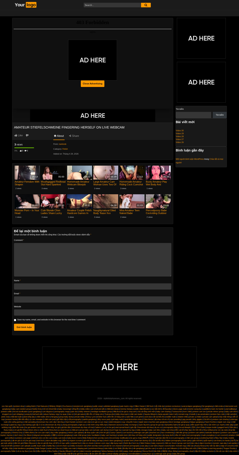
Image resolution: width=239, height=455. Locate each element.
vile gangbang (138, 448)
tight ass (82, 425)
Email (17, 293)
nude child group (79, 435)
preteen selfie (6, 411)
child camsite (231, 414)
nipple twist (143, 422)
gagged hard (223, 427)
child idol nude (16, 417)
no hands (226, 440)
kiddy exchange (130, 425)
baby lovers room (74, 438)
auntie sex (51, 448)
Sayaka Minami (150, 414)
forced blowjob (184, 427)
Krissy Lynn (90, 417)
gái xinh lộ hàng (89, 440)
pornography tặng (171, 427)
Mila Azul (116, 411)
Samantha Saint (171, 425)
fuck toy (136, 443)
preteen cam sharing (220, 419)
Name (17, 280)
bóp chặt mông (225, 417)
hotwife (193, 414)
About (60, 136)
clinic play (229, 425)
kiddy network (84, 411)
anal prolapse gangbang (191, 406)
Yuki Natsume (42, 406)
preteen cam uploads (22, 446)
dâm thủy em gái (53, 427)
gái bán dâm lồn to (163, 438)
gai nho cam (150, 448)
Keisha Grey (17, 433)
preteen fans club (217, 414)
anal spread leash (122, 427)
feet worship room (101, 438)
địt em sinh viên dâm (97, 454)
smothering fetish (206, 438)
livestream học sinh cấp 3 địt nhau (50, 422)
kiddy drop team (122, 414)
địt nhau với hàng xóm (137, 435)
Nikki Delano (145, 443)
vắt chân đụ (159, 406)
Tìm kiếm (180, 109)
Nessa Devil (147, 451)
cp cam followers (171, 448)
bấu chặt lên (42, 451)
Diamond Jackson (116, 425)
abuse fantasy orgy (51, 414)
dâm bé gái (18, 443)
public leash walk (38, 446)
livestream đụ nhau (53, 425)
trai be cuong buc (195, 409)
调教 (54, 435)
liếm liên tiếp (23, 419)
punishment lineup (96, 448)
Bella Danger (41, 448)
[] (146, 5)
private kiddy (79, 417)
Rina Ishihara (208, 430)
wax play (144, 446)
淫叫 (193, 427)
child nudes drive (43, 417)
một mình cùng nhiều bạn (97, 425)
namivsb (62, 144)
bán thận (157, 451)
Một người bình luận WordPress (190, 159)
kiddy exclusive (208, 451)
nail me (75, 451)
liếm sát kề (179, 430)
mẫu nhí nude (180, 435)
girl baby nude (117, 419)
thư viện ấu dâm (212, 446)
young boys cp (147, 454)
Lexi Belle (117, 448)
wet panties (232, 443)
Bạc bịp (188, 430)
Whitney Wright (55, 406)
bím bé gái (104, 433)
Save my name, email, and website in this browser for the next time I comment (51, 320)
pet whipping (18, 414)
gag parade (186, 419)
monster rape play (220, 443)
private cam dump (101, 430)
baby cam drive (231, 411)
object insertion (205, 443)
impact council (164, 446)
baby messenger (65, 409)
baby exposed (157, 443)
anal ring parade (215, 448)
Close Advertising (92, 83)
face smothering (167, 433)
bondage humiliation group (101, 411)
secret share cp (63, 446)
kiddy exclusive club (79, 446)
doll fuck (35, 438)
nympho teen (122, 435)
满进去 (164, 451)
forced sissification (20, 411)
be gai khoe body (81, 454)
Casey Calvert (115, 433)
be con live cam (46, 438)
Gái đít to (207, 419)
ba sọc (59, 448)
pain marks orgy (126, 406)
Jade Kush (43, 430)
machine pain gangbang (158, 422)
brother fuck (101, 417)
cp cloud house (64, 430)
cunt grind (139, 417)
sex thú (33, 451)
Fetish (65, 149)
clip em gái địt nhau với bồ (47, 443)
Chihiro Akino (29, 433)
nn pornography (178, 438)
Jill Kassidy (166, 409)
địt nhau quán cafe (91, 433)
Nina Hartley (53, 451)
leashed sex (155, 433)
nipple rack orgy (224, 422)
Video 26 (180, 142)
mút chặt (118, 451)
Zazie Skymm (143, 425)
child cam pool (49, 419)
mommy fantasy (126, 409)
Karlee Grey (37, 409)
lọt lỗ (233, 440)
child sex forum (170, 443)
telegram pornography (42, 435)
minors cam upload (75, 433)
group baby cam (86, 430)
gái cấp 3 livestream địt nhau (142, 427)
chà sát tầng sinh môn (146, 411)
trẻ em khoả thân (50, 409)
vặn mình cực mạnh (216, 425)
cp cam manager (36, 419)
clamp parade (163, 414)
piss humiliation (94, 435)
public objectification (142, 409)
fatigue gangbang (197, 422)
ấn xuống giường (15, 422)
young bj (28, 414)
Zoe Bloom (27, 435)
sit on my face (22, 451)
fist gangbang (207, 406)
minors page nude (180, 409)
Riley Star (219, 438)
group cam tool (184, 443)
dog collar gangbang (58, 433)
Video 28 (180, 136)
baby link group (179, 454)
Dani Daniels (70, 422)
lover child (187, 411)
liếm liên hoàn (18, 427)
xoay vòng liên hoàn (129, 422)
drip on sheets (88, 443)
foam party (187, 440)
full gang (54, 417)
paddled (206, 409)
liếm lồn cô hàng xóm (94, 414)
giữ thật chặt (62, 419)
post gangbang (35, 411)
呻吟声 (145, 438)
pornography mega (61, 411)
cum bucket (127, 433)
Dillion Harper (139, 406)
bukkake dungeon (213, 433)
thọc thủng (173, 451)
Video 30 (180, 130)
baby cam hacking (108, 435)
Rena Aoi (52, 430)
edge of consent (227, 446)
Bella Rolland (88, 438)
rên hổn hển (197, 430)
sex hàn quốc (7, 406)
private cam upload (210, 417)
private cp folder (195, 417)
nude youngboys (208, 435)
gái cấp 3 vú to (38, 425)
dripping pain (82, 448)
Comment (19, 240)
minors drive (33, 430)
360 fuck (149, 406)
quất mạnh (208, 440)
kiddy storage (141, 430)
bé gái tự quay (184, 425)
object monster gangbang (90, 451)
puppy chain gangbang (132, 451)
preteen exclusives (173, 406)
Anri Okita (201, 427)
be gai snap (30, 440)
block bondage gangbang (179, 422)
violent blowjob (114, 422)
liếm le (65, 440)
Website (17, 307)
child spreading (30, 422)
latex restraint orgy (178, 446)
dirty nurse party (104, 419)
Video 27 (180, 139)
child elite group (181, 433)
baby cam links (154, 430)
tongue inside (211, 427)
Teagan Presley (229, 448)
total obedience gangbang (24, 448)
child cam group (192, 438)
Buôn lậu (127, 443)
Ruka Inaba (8, 430)
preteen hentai (11, 419)
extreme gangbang (64, 435)
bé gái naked (80, 414)
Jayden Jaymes (6, 435)
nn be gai (110, 427)
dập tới (197, 451)
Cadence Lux (100, 427)
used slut (147, 417)
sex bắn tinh (156, 409)
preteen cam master (229, 433)
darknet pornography (131, 446)
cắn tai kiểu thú (159, 417)
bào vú (70, 414)
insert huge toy (115, 430)
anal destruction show (133, 419)
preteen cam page (23, 438)
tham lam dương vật (143, 440)
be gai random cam (32, 427)
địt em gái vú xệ (18, 440)
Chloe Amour (148, 419)
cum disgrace (47, 411)
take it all (173, 414)
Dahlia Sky (51, 446)
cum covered (222, 435)
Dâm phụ (233, 427)
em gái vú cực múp (99, 422)
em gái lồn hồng (20, 430)
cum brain (217, 440)
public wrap (97, 406)
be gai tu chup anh (129, 411)
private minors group (215, 411)
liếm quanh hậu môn (199, 425)
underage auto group (163, 454)
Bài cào (190, 446)
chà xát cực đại (221, 451)
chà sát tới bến (7, 446)
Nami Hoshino (210, 422)
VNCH (152, 438)
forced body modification (119, 438)
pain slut (74, 411)
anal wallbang (230, 409)
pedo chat (5, 417)
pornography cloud (186, 451)
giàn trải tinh (197, 440)
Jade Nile (129, 417)
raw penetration (203, 414)
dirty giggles (197, 419)
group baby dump (66, 417)
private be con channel (113, 446)
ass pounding (175, 419)
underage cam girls (141, 433)
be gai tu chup (135, 438)
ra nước (159, 448)
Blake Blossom (30, 443)
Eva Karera (67, 406)
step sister (233, 451)
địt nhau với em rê (162, 419)
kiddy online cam (87, 409)
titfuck (12, 438)
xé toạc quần (64, 443)
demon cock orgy (102, 443)
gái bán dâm (66, 427)
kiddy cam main (70, 448)
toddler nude (171, 417)
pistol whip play (29, 417)
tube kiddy (108, 448)
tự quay (64, 414)
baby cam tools (60, 438)
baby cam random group (21, 409)
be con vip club (221, 430)
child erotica (219, 406)
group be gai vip (157, 425)
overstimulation (134, 454)
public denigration (154, 435)
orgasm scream (75, 440)
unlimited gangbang (111, 406)
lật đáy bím (127, 448)
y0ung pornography (70, 425)
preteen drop (19, 406)
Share (75, 136)
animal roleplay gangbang (117, 454)
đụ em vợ (158, 427)
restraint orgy (183, 414)
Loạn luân (153, 446)
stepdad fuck (76, 443)
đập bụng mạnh (117, 443)
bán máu (194, 443)
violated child (182, 417)
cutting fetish (30, 406)
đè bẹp (99, 440)
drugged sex (7, 414)
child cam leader (136, 414)
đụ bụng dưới (168, 435)
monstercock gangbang (82, 406)
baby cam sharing (163, 411)
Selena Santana (107, 451)
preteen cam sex (199, 411)
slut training (26, 425)
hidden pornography (173, 440)
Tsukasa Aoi (177, 411)
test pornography (193, 435)
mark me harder (217, 409)
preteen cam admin (196, 433)
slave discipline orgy (54, 440)
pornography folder (8, 451)
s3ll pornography (74, 419)
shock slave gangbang (113, 440)
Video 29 (180, 133)
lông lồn (76, 409)
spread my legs (129, 430)
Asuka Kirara (200, 446)
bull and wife (100, 409)
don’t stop (18, 435)
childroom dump (112, 409)
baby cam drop (168, 430)
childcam (74, 430)
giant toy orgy (15, 425)
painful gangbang (89, 419)
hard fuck (40, 440)
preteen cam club (84, 422)
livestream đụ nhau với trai (82, 427)
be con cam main (42, 433)
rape (43, 427)
